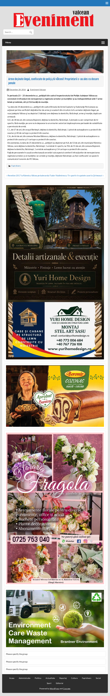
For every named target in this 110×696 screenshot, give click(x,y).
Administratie (24, 678)
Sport (49, 683)
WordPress (54, 688)
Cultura (74, 678)
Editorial (59, 683)
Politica (38, 678)
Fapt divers (16, 166)
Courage (66, 688)
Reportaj (63, 678)
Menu (8, 42)
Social (98, 678)
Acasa (11, 678)
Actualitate (50, 678)
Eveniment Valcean (38, 89)
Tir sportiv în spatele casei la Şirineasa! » (85, 175)
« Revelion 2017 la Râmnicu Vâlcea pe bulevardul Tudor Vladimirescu (36, 175)
